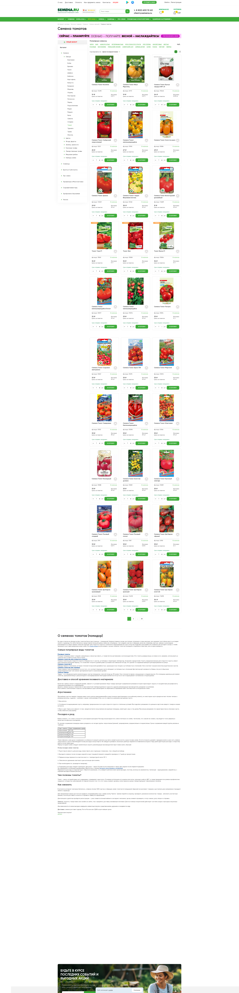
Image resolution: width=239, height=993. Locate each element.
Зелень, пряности (72, 145)
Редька (69, 112)
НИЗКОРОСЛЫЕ (105, 44)
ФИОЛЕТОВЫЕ (157, 44)
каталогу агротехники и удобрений (111, 768)
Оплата (78, 2)
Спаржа (70, 122)
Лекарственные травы (74, 151)
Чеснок (65, 199)
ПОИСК (155, 47)
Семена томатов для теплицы (69, 667)
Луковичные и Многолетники (138, 19)
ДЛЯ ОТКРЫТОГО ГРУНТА (133, 44)
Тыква (69, 132)
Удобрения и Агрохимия (161, 19)
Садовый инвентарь (70, 188)
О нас (60, 2)
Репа (69, 115)
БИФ (96, 44)
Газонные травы (71, 148)
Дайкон (70, 73)
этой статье (94, 646)
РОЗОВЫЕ (93, 47)
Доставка (69, 2)
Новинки (71, 19)
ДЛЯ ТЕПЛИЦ (147, 44)
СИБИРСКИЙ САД (127, 47)
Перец (69, 102)
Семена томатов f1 (65, 664)
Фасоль (70, 135)
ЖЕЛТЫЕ (166, 44)
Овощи (68, 57)
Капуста (70, 83)
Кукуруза (70, 86)
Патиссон (71, 99)
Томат (69, 125)
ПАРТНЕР (161, 47)
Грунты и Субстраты (70, 170)
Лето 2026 (91, 19)
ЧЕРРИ (92, 44)
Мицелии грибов (71, 154)
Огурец (70, 92)
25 (142, 618)
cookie (110, 990)
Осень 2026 (80, 19)
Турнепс (70, 128)
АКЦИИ (115, 2)
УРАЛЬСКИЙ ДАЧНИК (114, 47)
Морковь (70, 89)
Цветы (68, 138)
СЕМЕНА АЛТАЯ (140, 47)
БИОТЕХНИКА (102, 47)
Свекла (70, 118)
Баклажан (71, 60)
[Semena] (68, 11)
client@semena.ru (143, 13)
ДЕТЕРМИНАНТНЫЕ (117, 44)
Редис (69, 109)
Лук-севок (121, 19)
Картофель (71, 79)
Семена (101, 19)
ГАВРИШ (168, 47)
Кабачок (70, 76)
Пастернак (71, 96)
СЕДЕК (149, 47)
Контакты (106, 2)
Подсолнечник (72, 105)
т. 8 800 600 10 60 (143, 10)
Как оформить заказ (92, 2)
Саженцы (110, 19)
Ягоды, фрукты (71, 141)
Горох (69, 70)
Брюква (70, 66)
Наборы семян (71, 158)
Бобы (69, 63)
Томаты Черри (63, 672)
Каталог (61, 19)
